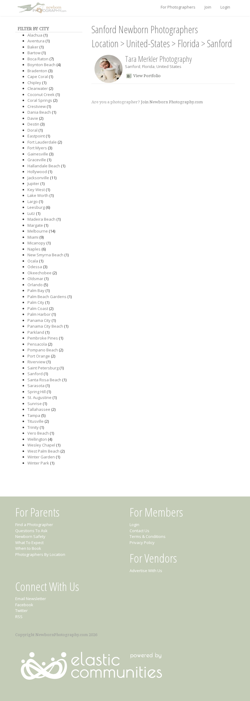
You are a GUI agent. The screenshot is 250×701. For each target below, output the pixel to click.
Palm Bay (36, 290)
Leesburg (36, 207)
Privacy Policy (142, 542)
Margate (35, 225)
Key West (36, 189)
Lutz (31, 213)
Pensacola (37, 344)
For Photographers (178, 7)
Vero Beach (38, 433)
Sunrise (34, 403)
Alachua (34, 35)
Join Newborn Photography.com (172, 102)
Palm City (35, 302)
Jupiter (33, 183)
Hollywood (37, 171)
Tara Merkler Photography (158, 58)
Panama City (39, 320)
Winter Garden (41, 457)
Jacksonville (38, 177)
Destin (33, 124)
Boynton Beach (41, 64)
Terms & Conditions (148, 536)
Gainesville (37, 154)
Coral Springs (39, 100)
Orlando (35, 284)
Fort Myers (37, 148)
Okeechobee (39, 273)
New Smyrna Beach (45, 255)
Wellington (37, 439)
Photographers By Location (40, 554)
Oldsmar (35, 278)
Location (105, 43)
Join (208, 7)
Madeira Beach (41, 219)
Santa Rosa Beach (44, 380)
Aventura (36, 41)
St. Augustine (39, 397)
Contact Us (139, 530)
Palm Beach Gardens (46, 296)
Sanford (35, 373)
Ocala (32, 261)
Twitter (21, 610)
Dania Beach (39, 112)
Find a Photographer (34, 524)
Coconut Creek (41, 94)
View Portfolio (147, 75)
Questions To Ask (31, 530)
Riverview (36, 362)
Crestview (36, 106)
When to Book (28, 548)
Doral (32, 130)
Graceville (36, 159)
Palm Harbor (39, 314)
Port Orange (38, 356)
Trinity (33, 427)
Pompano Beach (42, 350)
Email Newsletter (30, 598)
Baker (32, 47)
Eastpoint (36, 136)
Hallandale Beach (43, 166)
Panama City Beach (45, 326)
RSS (19, 616)
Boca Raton (37, 59)
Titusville (35, 421)
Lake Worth (37, 195)
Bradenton (37, 70)
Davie (32, 118)
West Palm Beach (43, 451)
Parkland (35, 332)
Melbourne (37, 231)
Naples (34, 249)
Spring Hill (36, 391)
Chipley (34, 82)
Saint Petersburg (43, 368)
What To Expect (29, 542)
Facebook (24, 604)
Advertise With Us (146, 570)
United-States (148, 43)
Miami (32, 237)
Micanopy (36, 243)
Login (225, 7)
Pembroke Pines (42, 338)
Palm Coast (37, 308)
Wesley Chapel (41, 445)
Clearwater (37, 88)
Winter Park (38, 463)
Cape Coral (37, 76)
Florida (188, 43)
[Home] (41, 8)
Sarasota (36, 385)
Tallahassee (38, 409)
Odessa (34, 266)
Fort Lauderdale (42, 142)
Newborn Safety (30, 536)
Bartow (34, 52)
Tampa (33, 415)
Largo (32, 201)
